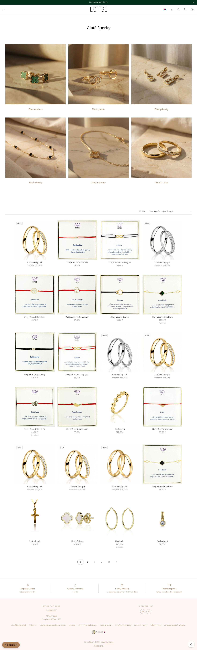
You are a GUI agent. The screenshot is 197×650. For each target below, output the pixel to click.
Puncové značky (140, 625)
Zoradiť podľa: (155, 211)
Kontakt (72, 625)
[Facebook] (149, 612)
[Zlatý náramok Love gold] (162, 407)
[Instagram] (143, 612)
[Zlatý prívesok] (35, 519)
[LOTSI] (98, 9)
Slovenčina (109, 642)
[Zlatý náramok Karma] (120, 294)
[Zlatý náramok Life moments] (77, 294)
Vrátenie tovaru (106, 625)
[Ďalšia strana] (117, 562)
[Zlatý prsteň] (120, 407)
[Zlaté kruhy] (120, 519)
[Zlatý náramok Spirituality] (77, 240)
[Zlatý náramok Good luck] (35, 294)
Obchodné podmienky (88, 625)
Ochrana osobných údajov (175, 625)
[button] (178, 9)
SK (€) (97, 642)
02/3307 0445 (51, 616)
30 (109, 562)
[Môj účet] (185, 9)
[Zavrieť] (193, 2)
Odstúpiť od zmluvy (123, 625)
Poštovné (32, 625)
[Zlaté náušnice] (77, 519)
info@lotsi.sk (51, 610)
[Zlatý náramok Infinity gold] (120, 240)
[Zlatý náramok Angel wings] (77, 407)
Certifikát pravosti (18, 625)
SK (171, 9)
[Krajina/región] (165, 9)
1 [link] (80, 562)
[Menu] (6, 9)
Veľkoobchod (155, 625)
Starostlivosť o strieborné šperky (53, 625)
